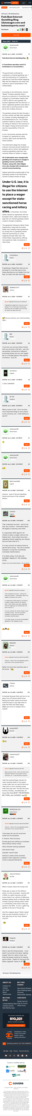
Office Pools (21, 1005)
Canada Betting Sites (10, 1004)
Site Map (5, 1051)
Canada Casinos (8, 1006)
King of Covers (22, 1003)
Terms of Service (24, 1051)
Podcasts (20, 992)
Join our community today (16, 1025)
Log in (23, 3)
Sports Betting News (24, 990)
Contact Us (6, 986)
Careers (5, 988)
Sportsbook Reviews (24, 988)
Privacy (16, 1051)
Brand (5, 992)
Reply (27, 244)
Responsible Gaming (24, 994)
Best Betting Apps (9, 1008)
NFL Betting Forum (14, 13)
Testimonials (7, 994)
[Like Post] (25, 248)
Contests (21, 998)
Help (11, 1051)
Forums (4, 7)
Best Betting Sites (15, 7)
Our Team (6, 990)
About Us (7, 982)
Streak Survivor (22, 1001)
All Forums (4, 13)
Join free (14, 3)
